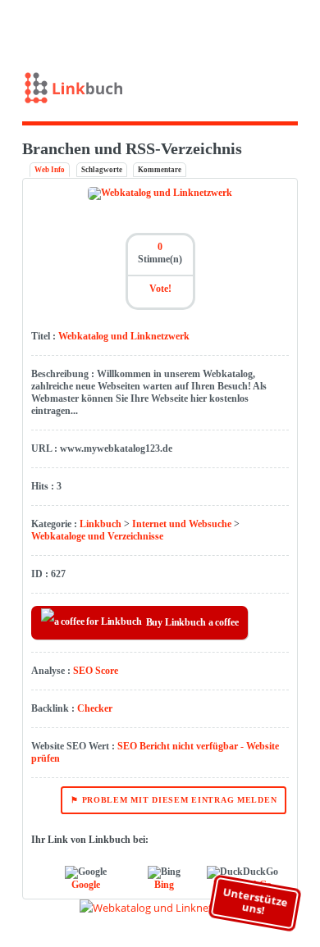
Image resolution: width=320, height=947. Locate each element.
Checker (94, 708)
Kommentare (159, 170)
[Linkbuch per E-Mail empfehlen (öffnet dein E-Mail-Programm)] (226, 27)
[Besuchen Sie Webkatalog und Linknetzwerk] (160, 192)
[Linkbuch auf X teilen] (250, 27)
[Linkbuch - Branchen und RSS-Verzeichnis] (160, 91)
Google (85, 884)
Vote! (160, 288)
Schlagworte (101, 170)
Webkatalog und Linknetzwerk (124, 336)
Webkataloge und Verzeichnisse (97, 536)
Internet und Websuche (181, 524)
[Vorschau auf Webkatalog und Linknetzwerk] (160, 907)
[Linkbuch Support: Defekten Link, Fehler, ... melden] (298, 27)
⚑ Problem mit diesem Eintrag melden (174, 799)
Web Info (49, 170)
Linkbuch (100, 524)
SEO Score (95, 670)
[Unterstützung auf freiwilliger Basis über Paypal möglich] (274, 27)
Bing (164, 884)
